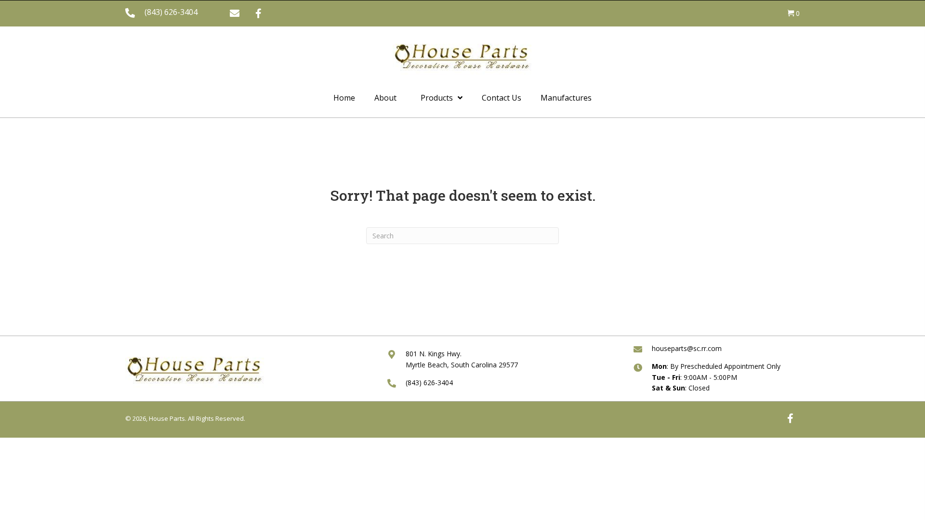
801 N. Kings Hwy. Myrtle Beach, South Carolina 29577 (462, 359)
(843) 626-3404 (171, 12)
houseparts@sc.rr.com (687, 348)
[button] (234, 13)
